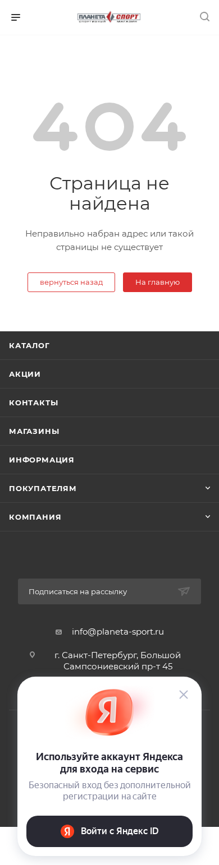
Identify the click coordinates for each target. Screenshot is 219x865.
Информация (42, 459)
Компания (35, 516)
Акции (25, 373)
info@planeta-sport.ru (118, 631)
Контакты (33, 402)
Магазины (34, 431)
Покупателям (43, 488)
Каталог (29, 345)
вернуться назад (71, 281)
